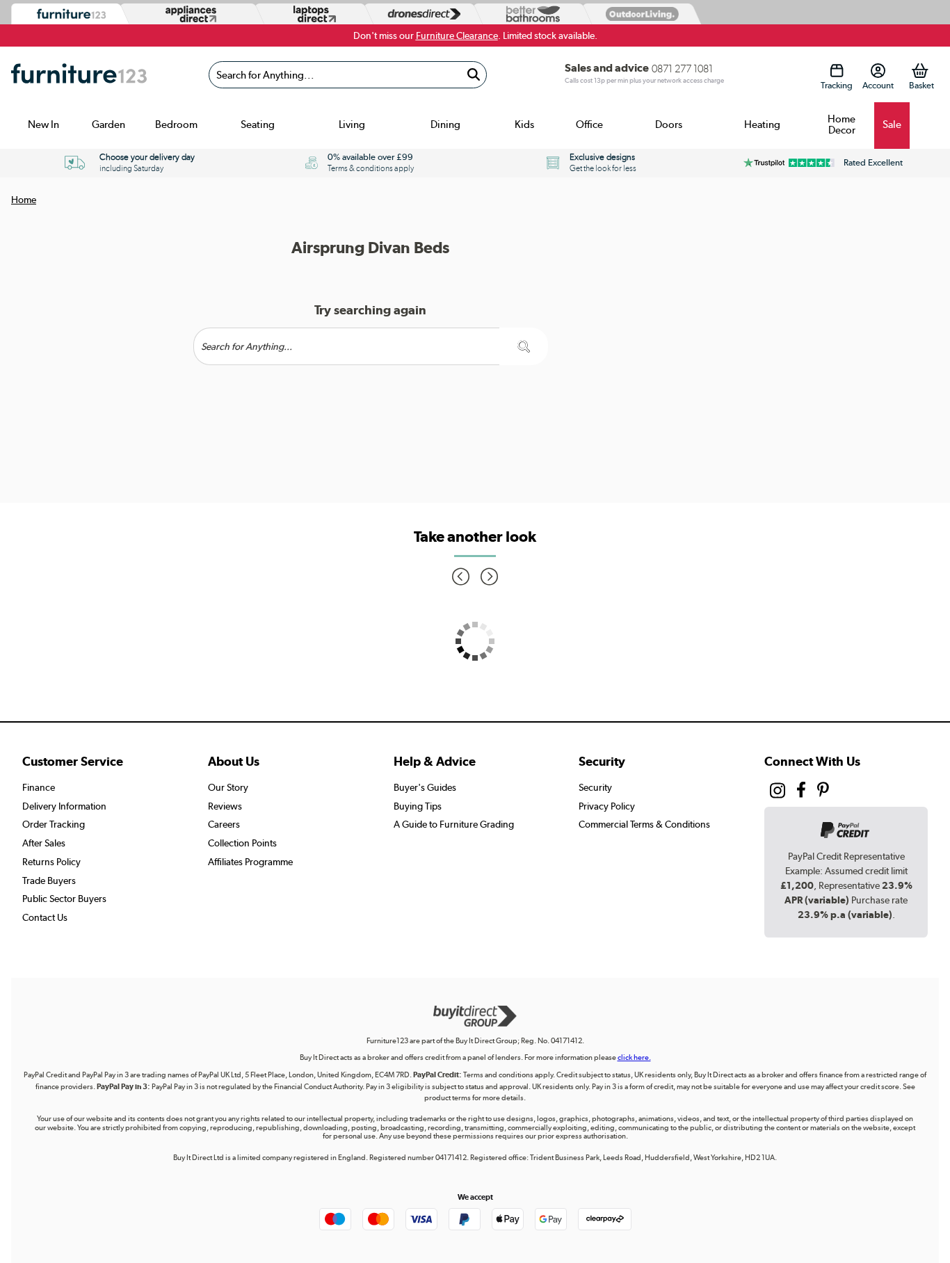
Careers (224, 824)
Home (23, 199)
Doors (668, 124)
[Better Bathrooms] (530, 14)
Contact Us (44, 917)
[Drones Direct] (421, 14)
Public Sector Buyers (64, 898)
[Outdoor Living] (639, 13)
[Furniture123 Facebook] (801, 791)
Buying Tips (418, 806)
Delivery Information (64, 806)
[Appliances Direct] (189, 14)
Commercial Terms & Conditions (644, 824)
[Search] (473, 75)
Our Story (228, 787)
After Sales (43, 842)
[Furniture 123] (68, 14)
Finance (38, 787)
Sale (892, 124)
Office (589, 124)
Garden (108, 124)
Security (595, 787)
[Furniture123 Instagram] (777, 793)
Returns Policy (51, 861)
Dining (445, 124)
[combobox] (347, 75)
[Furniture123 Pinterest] (823, 791)
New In (43, 124)
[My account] (878, 70)
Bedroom (176, 124)
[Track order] (837, 70)
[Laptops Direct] (311, 14)
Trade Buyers (49, 880)
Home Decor (841, 124)
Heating (762, 124)
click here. (634, 1057)
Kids (524, 124)
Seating (258, 124)
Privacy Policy (607, 806)
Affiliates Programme (250, 861)
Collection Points (242, 842)
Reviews (225, 806)
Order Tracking (53, 824)
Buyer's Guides (425, 787)
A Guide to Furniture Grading (454, 824)
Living (352, 124)
